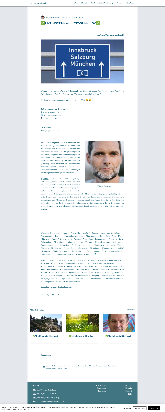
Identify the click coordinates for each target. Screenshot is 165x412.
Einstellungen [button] (126, 408)
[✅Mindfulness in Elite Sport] (46, 323)
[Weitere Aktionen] (122, 17)
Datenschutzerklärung (21, 409)
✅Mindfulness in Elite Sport (45, 335)
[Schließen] (162, 408)
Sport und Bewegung (65, 287)
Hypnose (53, 287)
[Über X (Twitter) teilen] (47, 294)
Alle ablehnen (140, 408)
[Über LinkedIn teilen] (53, 294)
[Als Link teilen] (58, 294)
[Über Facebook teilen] (42, 294)
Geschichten (45, 287)
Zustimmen (154, 408)
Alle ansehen (131, 309)
